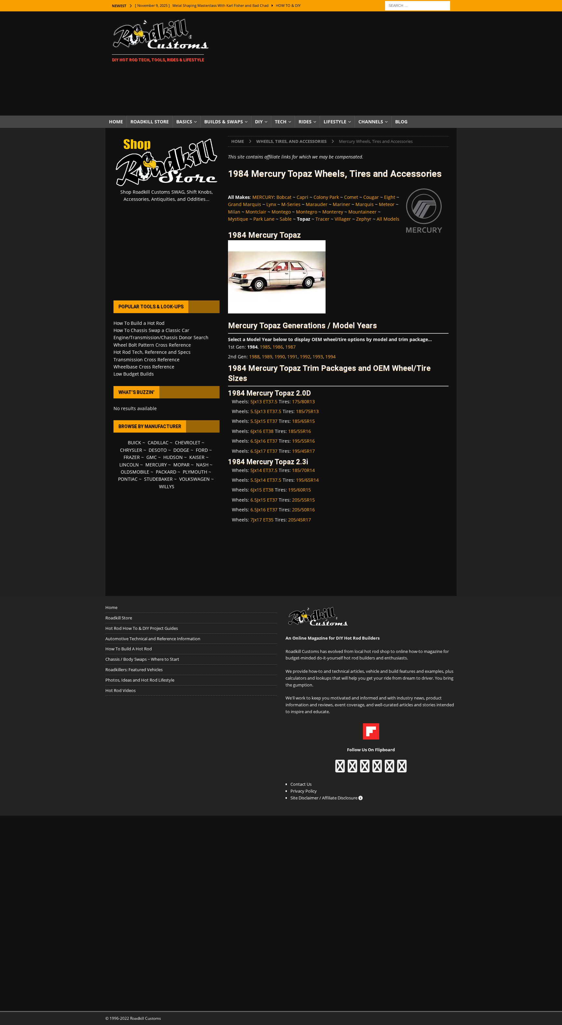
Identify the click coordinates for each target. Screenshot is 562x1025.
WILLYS (166, 486)
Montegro (306, 212)
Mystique (238, 219)
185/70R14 (303, 470)
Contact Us (301, 784)
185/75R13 (307, 411)
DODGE (181, 450)
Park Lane (263, 219)
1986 (278, 347)
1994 (330, 356)
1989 (267, 356)
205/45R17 (299, 520)
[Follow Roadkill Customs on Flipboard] (371, 736)
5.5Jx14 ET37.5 (265, 480)
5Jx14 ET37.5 (263, 470)
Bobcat (283, 197)
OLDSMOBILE (135, 472)
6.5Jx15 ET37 (263, 500)
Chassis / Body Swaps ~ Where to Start (142, 659)
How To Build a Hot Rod (139, 323)
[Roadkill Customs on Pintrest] (364, 769)
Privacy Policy (303, 791)
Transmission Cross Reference (147, 359)
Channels (370, 121)
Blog (401, 121)
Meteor (387, 204)
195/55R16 (303, 441)
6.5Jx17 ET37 (263, 451)
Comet (351, 197)
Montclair (256, 212)
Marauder (317, 204)
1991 (292, 356)
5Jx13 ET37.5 (263, 401)
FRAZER (132, 457)
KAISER (197, 457)
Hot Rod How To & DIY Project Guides (141, 628)
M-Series (291, 204)
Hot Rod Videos (120, 690)
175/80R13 (303, 401)
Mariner (341, 204)
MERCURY (263, 197)
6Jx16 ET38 (262, 431)
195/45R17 (303, 451)
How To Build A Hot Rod (128, 649)
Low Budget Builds (134, 374)
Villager (343, 219)
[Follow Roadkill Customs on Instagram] (352, 769)
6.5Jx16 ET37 (263, 441)
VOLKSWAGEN (194, 479)
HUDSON (173, 457)
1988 (254, 356)
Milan (234, 212)
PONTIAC (128, 479)
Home (116, 121)
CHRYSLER (131, 450)
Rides (305, 121)
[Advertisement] (337, 63)
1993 (318, 356)
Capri (302, 197)
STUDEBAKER (158, 479)
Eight (389, 197)
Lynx (271, 204)
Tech (281, 121)
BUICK (134, 442)
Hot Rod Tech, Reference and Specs (152, 352)
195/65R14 (307, 480)
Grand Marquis (244, 204)
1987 (290, 347)
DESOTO (158, 450)
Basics (184, 121)
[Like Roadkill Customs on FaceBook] (340, 769)
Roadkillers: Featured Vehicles (134, 669)
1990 (279, 356)
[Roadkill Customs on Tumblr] (377, 769)
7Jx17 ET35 (262, 520)
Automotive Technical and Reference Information (152, 639)
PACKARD (166, 472)
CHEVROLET (187, 442)
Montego (281, 212)
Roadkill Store (149, 121)
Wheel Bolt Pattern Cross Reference (152, 345)
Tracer (322, 219)
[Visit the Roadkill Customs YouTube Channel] (402, 769)
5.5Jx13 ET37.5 (265, 411)
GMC (151, 457)
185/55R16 (299, 431)
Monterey (332, 212)
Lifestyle (335, 121)
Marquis (364, 204)
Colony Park (326, 197)
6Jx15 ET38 (262, 490)
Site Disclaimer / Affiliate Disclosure (324, 798)
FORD (202, 450)
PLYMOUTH (195, 472)
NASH (202, 465)
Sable (286, 219)
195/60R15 (299, 490)
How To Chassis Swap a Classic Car (151, 330)
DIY (259, 121)
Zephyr (363, 219)
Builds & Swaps (223, 121)
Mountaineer (362, 212)
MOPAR (181, 465)
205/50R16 (303, 509)
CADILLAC (158, 442)
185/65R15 (303, 421)
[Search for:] (417, 5)
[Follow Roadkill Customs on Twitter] (389, 769)
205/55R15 (303, 500)
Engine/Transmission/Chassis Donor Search (161, 337)
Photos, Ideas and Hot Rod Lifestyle (139, 680)
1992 (305, 356)
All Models (388, 219)
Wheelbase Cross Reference (144, 367)
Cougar (371, 197)
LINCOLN (129, 465)
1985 (265, 347)
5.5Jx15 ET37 (263, 421)
